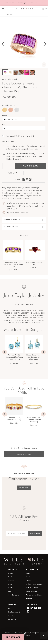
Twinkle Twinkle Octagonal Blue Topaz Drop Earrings (14, 357)
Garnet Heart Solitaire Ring (34, 263)
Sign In (10, 608)
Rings (10, 584)
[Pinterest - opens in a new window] (30, 179)
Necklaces (11, 577)
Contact (29, 577)
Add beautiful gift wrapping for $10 (20, 136)
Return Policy (10, 227)
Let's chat (19, 159)
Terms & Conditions (34, 595)
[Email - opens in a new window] (27, 179)
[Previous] (4, 352)
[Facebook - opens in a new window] (23, 179)
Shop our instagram (24, 473)
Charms (10, 588)
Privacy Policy (31, 591)
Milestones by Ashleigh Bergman (26, 633)
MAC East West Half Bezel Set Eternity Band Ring (13, 264)
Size (4, 125)
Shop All (11, 573)
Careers (29, 598)
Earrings (11, 580)
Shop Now (24, 488)
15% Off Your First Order (24, 519)
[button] (13, 637)
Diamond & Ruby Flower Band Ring (14, 419)
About (28, 580)
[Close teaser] (24, 633)
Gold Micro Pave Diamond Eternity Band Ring (34, 420)
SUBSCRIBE (35, 533)
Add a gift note (8, 141)
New (9, 591)
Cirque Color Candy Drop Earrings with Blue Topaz (33, 357)
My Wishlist (12, 619)
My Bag (11, 615)
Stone (4, 116)
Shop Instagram (14, 595)
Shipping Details (12, 220)
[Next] (43, 352)
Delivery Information (34, 584)
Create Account (14, 612)
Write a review (24, 454)
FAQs (28, 573)
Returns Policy (32, 588)
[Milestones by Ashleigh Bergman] (24, 8)
